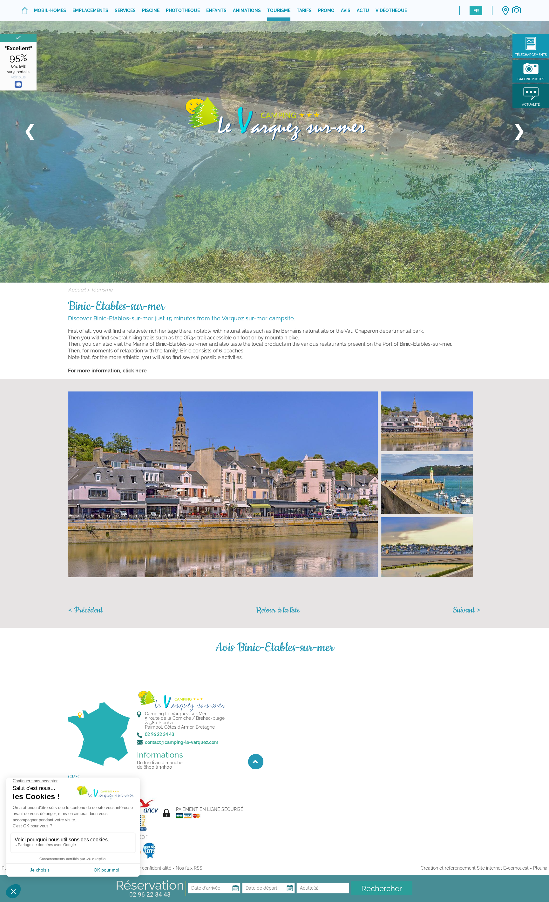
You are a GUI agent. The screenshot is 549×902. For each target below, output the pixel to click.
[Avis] (18, 38)
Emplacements (90, 10)
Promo (326, 10)
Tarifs (304, 10)
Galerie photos (531, 79)
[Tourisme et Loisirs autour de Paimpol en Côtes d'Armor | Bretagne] (274, 118)
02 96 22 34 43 (150, 894)
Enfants (216, 10)
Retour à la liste (278, 610)
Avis (345, 10)
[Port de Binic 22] (223, 484)
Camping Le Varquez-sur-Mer (176, 713)
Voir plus (18, 77)
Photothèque (183, 10)
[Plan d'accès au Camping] (505, 10)
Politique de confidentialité (143, 868)
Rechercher (381, 888)
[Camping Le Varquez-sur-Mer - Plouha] (181, 700)
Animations (247, 10)
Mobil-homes (50, 10)
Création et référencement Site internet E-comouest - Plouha (484, 868)
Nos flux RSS (189, 868)
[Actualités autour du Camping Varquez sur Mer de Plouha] (530, 93)
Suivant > (467, 610)
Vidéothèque (391, 10)
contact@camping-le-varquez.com (181, 742)
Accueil (76, 290)
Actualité (531, 104)
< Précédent (85, 610)
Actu (363, 10)
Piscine (150, 10)
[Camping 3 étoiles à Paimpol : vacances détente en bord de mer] (25, 10)
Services (125, 10)
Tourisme (278, 10)
